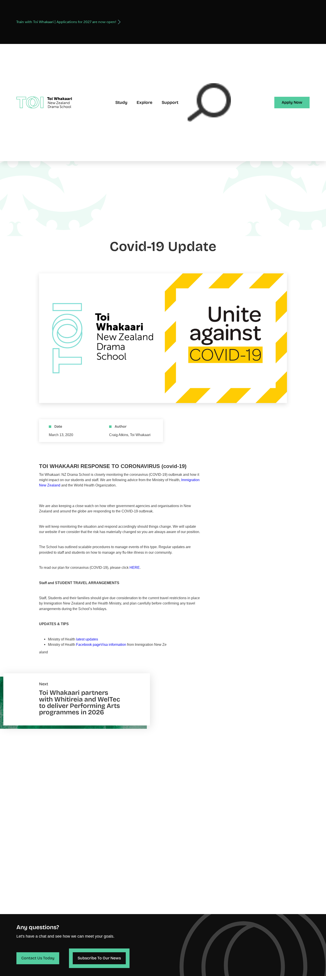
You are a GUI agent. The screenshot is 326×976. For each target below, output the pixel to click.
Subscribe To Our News (99, 958)
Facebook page (88, 644)
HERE (135, 567)
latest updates (87, 639)
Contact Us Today (37, 958)
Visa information (113, 644)
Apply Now (292, 102)
